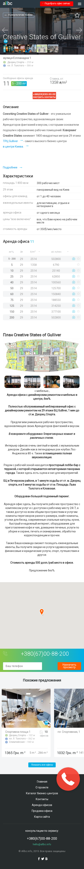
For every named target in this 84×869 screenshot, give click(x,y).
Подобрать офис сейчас (56, 3)
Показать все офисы (42, 764)
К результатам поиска (20, 14)
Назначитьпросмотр (69, 666)
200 (19, 83)
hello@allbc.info (42, 844)
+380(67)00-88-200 (45, 653)
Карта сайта (42, 816)
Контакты (42, 799)
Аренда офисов (42, 805)
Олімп (61, 724)
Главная (42, 781)
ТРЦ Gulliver (10, 141)
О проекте (42, 787)
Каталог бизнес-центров (42, 793)
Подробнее (10, 167)
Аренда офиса (16, 241)
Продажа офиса (42, 810)
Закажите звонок (68, 779)
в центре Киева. (13, 146)
